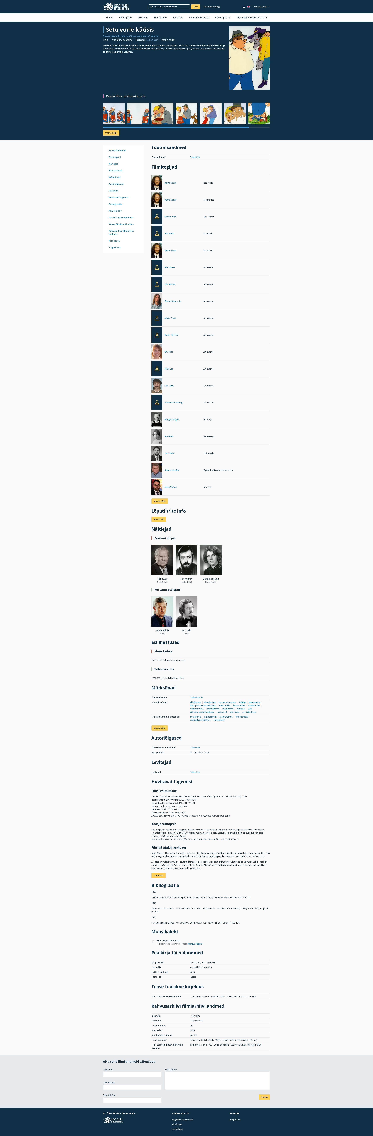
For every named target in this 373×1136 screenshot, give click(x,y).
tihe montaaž (242, 716)
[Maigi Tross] (156, 318)
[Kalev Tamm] (156, 487)
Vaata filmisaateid (199, 17)
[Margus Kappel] (156, 420)
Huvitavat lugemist (119, 197)
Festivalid (178, 17)
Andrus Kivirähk (172, 470)
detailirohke (195, 716)
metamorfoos (197, 708)
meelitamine (254, 705)
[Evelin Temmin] (156, 335)
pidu (250, 708)
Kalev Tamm (171, 487)
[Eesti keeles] (243, 6)
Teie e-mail (109, 1082)
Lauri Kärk (169, 453)
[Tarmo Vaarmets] (156, 301)
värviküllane (219, 720)
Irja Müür (169, 436)
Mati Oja (169, 368)
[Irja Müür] (156, 437)
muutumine (227, 708)
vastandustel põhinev (200, 720)
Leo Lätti (169, 385)
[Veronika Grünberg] (156, 402)
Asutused (143, 17)
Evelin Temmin (171, 335)
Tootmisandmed (117, 150)
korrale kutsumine (227, 702)
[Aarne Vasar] (156, 183)
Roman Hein (170, 216)
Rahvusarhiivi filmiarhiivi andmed (121, 232)
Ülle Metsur (170, 284)
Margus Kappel (172, 419)
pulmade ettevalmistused (202, 712)
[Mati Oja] (156, 368)
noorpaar (241, 708)
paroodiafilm (210, 716)
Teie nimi (107, 1069)
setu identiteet (249, 712)
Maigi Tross (170, 318)
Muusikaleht (115, 210)
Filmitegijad (125, 17)
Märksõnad (160, 17)
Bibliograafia (115, 204)
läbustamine (239, 705)
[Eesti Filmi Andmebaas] (116, 6)
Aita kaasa (114, 240)
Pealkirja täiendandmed (121, 217)
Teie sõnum (171, 1069)
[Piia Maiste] (156, 267)
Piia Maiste (170, 267)
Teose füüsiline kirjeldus (121, 224)
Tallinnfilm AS (196, 697)
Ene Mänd (169, 233)
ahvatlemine (210, 702)
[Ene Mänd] (156, 233)
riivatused (222, 712)
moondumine (213, 708)
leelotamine (254, 702)
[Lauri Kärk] (156, 454)
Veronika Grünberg (173, 402)
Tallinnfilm (195, 157)
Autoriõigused (116, 184)
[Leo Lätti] (156, 386)
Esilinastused (115, 170)
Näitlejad (113, 163)
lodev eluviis (224, 705)
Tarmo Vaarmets (173, 301)
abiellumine (195, 702)
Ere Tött (169, 351)
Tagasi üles (114, 247)
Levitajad (113, 190)
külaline (242, 702)
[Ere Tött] (156, 352)
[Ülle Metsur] (156, 284)
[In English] (248, 6)
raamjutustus (226, 716)
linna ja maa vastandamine (203, 705)
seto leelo (234, 712)
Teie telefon (109, 1095)
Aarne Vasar (152, 39)
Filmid (109, 17)
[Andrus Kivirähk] (156, 471)
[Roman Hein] (156, 216)
